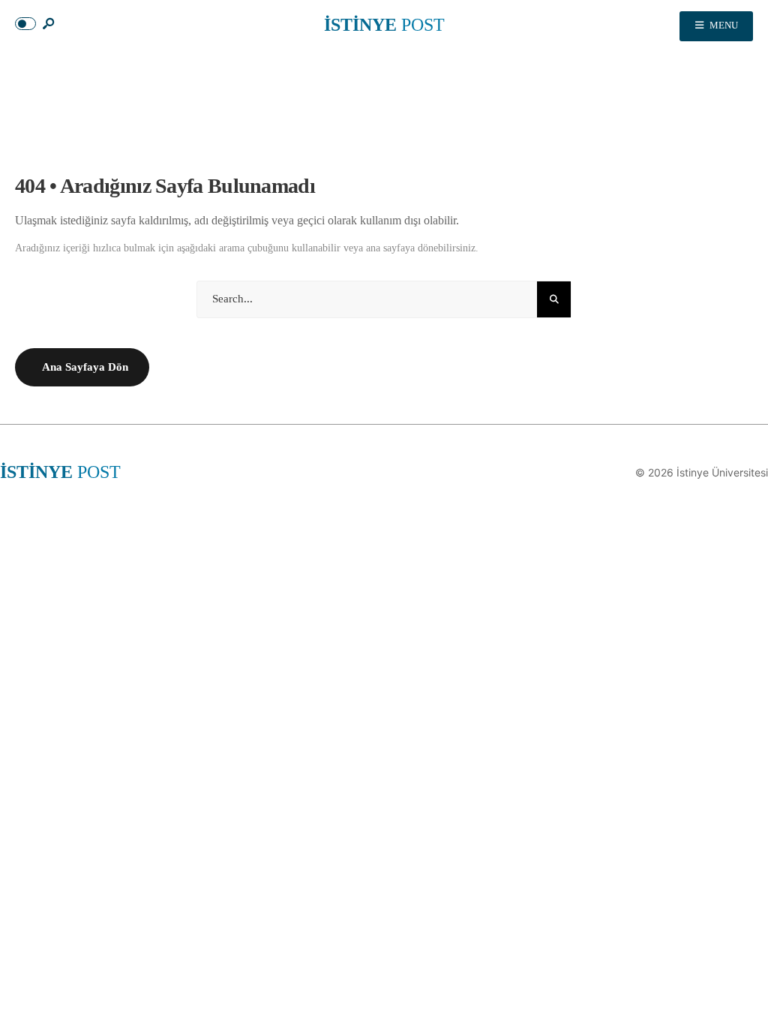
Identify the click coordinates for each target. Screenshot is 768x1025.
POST (384, 25)
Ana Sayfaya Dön (85, 367)
